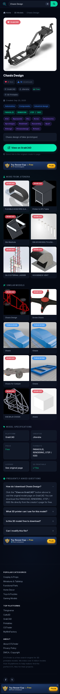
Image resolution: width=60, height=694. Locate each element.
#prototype (10, 124)
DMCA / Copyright (11, 652)
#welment (23, 124)
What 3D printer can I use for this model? (26, 511)
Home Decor (9, 590)
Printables (7, 623)
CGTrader (7, 627)
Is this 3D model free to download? (23, 521)
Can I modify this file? (17, 531)
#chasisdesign (22, 129)
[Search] (54, 4)
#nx (27, 119)
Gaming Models (10, 598)
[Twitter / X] (12, 679)
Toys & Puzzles (10, 594)
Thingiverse (8, 610)
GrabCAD (7, 619)
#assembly (36, 124)
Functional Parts (10, 586)
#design (8, 129)
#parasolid (17, 119)
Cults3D (6, 615)
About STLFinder (10, 644)
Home (8, 12)
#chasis (36, 129)
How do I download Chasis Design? (23, 486)
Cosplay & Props (10, 577)
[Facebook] (5, 679)
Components (24, 106)
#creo (36, 119)
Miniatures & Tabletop (13, 581)
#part (47, 124)
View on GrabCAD (21, 147)
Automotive (10, 106)
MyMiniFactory (10, 632)
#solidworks (48, 119)
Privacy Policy (9, 648)
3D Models (18, 12)
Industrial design (41, 106)
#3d (7, 119)
